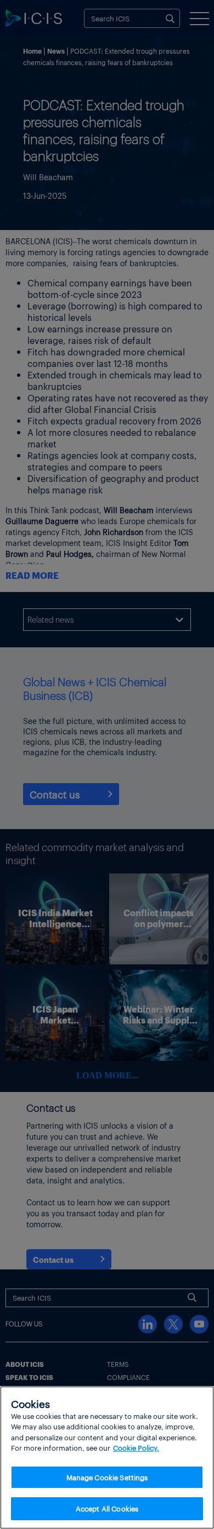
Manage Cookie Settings (107, 1477)
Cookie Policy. (136, 1447)
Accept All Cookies (107, 1508)
